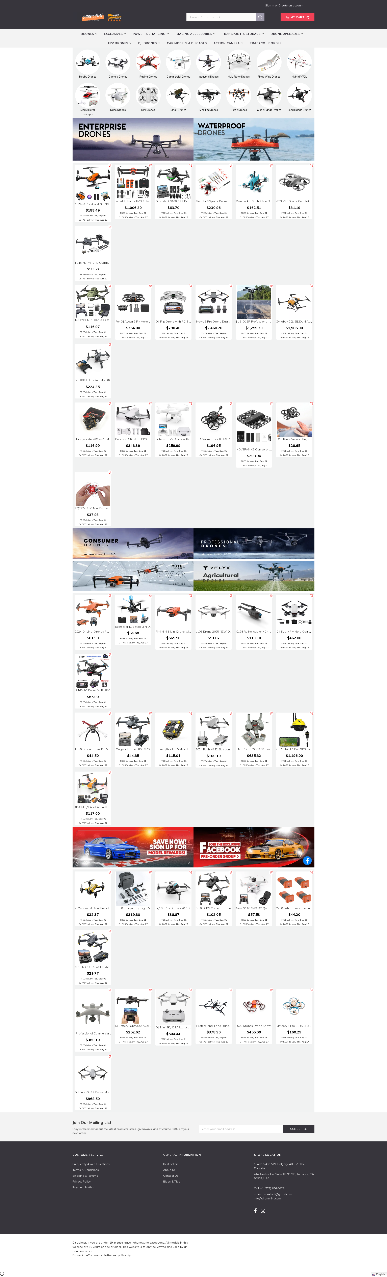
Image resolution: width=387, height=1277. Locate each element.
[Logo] (101, 17)
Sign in (270, 5)
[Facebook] (255, 1211)
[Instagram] (263, 1211)
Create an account (291, 5)
